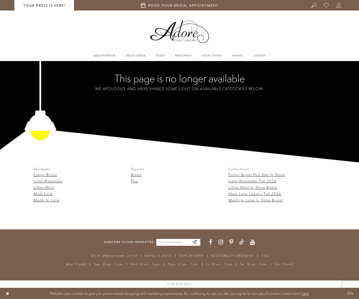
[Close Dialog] (7, 293)
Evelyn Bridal (45, 174)
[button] (339, 5)
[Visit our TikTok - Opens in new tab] (241, 242)
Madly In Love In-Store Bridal (255, 200)
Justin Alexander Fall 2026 (252, 181)
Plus (134, 181)
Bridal (136, 174)
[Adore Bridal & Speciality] (180, 32)
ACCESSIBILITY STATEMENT (232, 256)
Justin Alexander (48, 181)
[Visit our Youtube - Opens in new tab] (252, 242)
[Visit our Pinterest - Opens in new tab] (231, 242)
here (305, 293)
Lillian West (43, 187)
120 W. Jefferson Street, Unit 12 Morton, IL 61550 (130, 256)
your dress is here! (44, 5)
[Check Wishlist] (326, 5)
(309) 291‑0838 (191, 256)
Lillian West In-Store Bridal (252, 187)
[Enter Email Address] (195, 242)
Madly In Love (46, 200)
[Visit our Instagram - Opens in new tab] (220, 242)
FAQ (265, 256)
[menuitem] (314, 5)
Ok (350, 293)
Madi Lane (43, 193)
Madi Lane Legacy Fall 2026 (254, 193)
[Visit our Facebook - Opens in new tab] (210, 242)
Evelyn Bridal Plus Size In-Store (256, 174)
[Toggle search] (314, 5)
